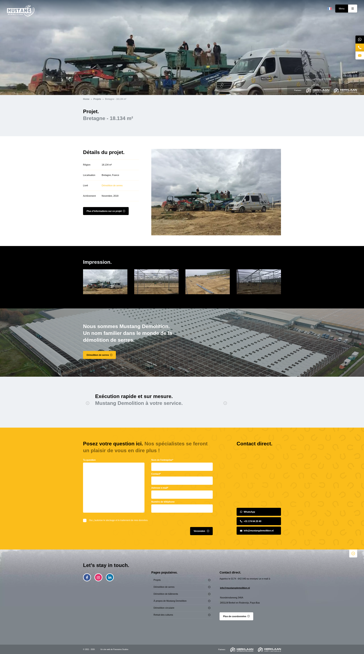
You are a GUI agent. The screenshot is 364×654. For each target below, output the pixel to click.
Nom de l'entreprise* (162, 460)
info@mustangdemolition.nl (259, 530)
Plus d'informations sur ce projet (104, 211)
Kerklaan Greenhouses (317, 90)
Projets (157, 580)
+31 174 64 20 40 (252, 521)
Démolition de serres (112, 185)
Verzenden (200, 531)
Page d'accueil (21, 10)
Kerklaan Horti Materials (345, 90)
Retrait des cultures (163, 615)
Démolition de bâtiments (166, 594)
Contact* (156, 474)
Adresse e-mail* (159, 488)
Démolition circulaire (164, 608)
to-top (353, 553)
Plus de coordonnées (234, 616)
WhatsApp (249, 512)
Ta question (89, 460)
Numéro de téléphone (163, 502)
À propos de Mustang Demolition (170, 601)
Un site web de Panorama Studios (114, 649)
